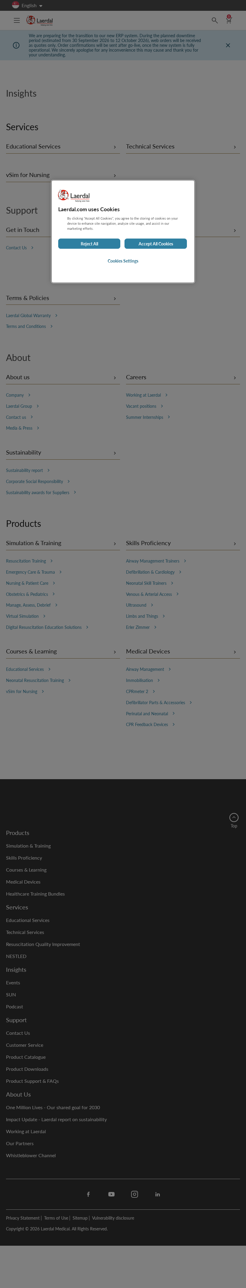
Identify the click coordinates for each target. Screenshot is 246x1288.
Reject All (89, 244)
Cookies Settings (123, 261)
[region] (123, 231)
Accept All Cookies (156, 244)
